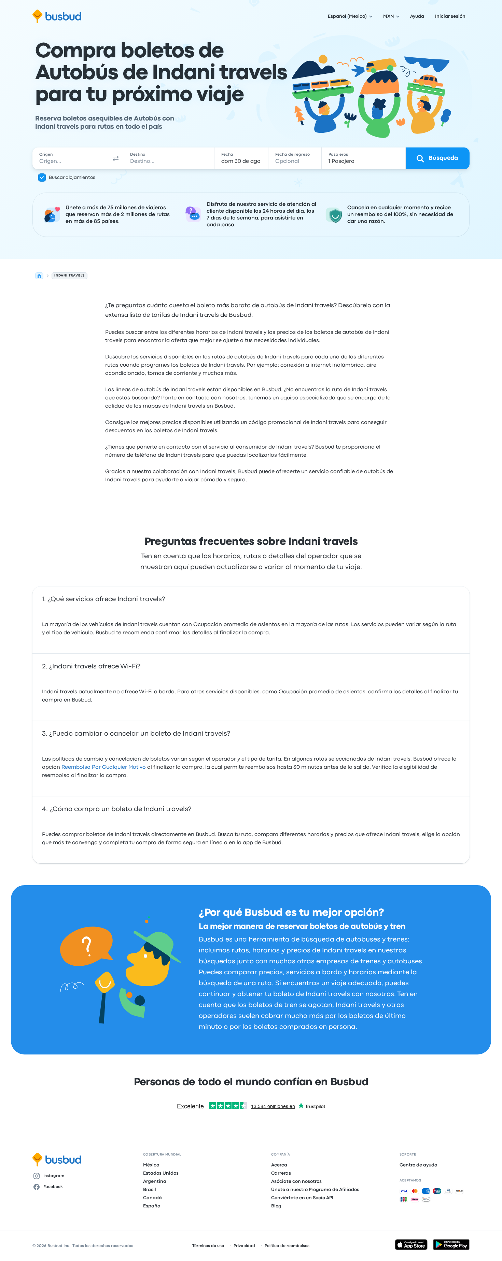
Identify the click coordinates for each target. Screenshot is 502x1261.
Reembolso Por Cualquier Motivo (103, 767)
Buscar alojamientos (72, 177)
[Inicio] (39, 275)
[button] (116, 158)
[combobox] (70, 158)
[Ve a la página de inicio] (56, 16)
